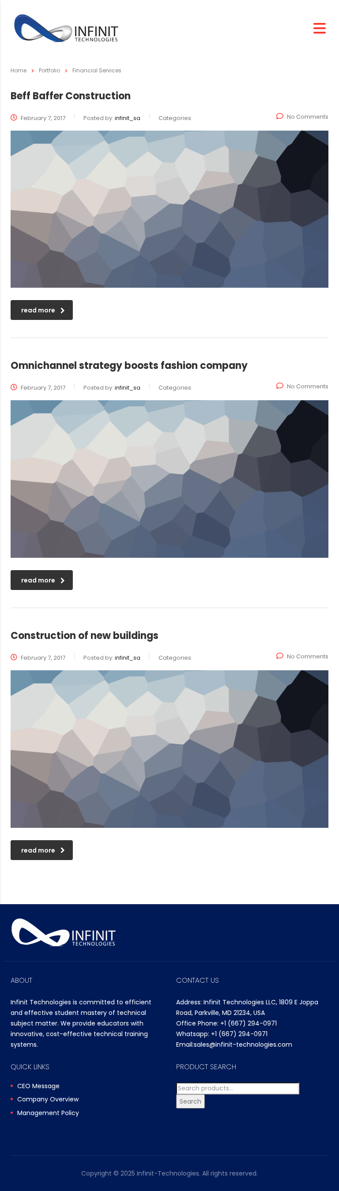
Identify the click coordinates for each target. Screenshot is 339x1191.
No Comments (307, 117)
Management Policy (48, 1113)
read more (38, 310)
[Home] (66, 28)
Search (190, 1101)
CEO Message (38, 1086)
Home (18, 70)
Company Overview (48, 1100)
